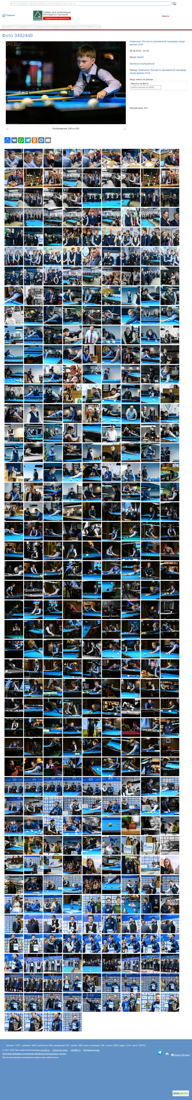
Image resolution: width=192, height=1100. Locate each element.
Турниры (31, 27)
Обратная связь (60, 1050)
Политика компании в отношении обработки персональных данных (34, 1054)
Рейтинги (48, 27)
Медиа (16, 27)
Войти (165, 16)
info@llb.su (76, 1050)
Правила (81, 27)
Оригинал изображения (142, 63)
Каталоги (65, 27)
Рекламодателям (91, 1050)
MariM (140, 57)
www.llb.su (45, 1050)
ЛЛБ (95, 27)
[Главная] (8, 15)
